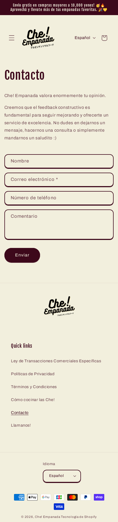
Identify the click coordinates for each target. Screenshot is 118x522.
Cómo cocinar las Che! (33, 399)
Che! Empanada (47, 516)
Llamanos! (21, 425)
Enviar (22, 255)
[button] (11, 38)
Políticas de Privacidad (33, 374)
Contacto (20, 412)
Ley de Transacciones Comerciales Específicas (56, 361)
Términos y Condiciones (34, 387)
